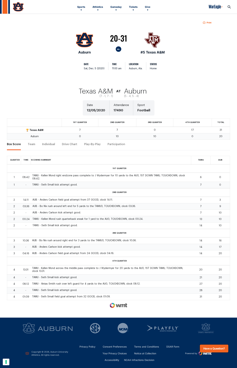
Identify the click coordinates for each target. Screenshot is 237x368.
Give (147, 6)
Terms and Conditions (146, 346)
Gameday (116, 6)
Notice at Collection (145, 353)
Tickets (133, 6)
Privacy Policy (87, 346)
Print (209, 22)
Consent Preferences (115, 346)
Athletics (97, 6)
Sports (81, 6)
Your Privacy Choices (115, 353)
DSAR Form (172, 346)
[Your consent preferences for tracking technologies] (6, 362)
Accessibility (112, 359)
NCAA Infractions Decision (139, 359)
